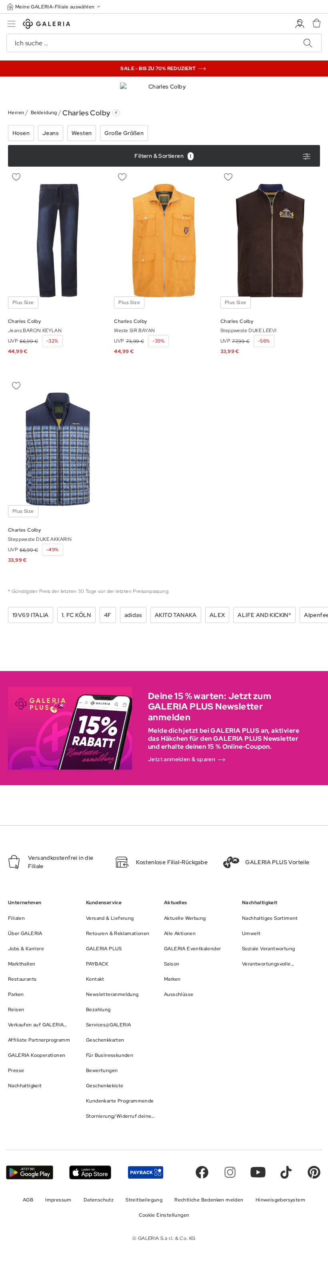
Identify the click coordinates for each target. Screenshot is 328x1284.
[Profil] (299, 23)
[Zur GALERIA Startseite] (46, 25)
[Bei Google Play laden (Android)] (29, 1172)
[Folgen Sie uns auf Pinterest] (314, 1172)
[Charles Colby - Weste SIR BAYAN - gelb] (164, 240)
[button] (54, 6)
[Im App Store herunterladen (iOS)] (90, 1172)
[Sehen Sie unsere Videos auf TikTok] (286, 1172)
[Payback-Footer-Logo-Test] (145, 1172)
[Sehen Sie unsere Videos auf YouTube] (258, 1172)
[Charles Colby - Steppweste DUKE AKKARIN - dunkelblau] (58, 449)
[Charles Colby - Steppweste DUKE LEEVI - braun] (270, 240)
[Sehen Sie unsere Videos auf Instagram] (230, 1172)
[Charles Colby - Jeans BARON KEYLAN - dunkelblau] (58, 240)
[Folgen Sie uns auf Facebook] (202, 1172)
